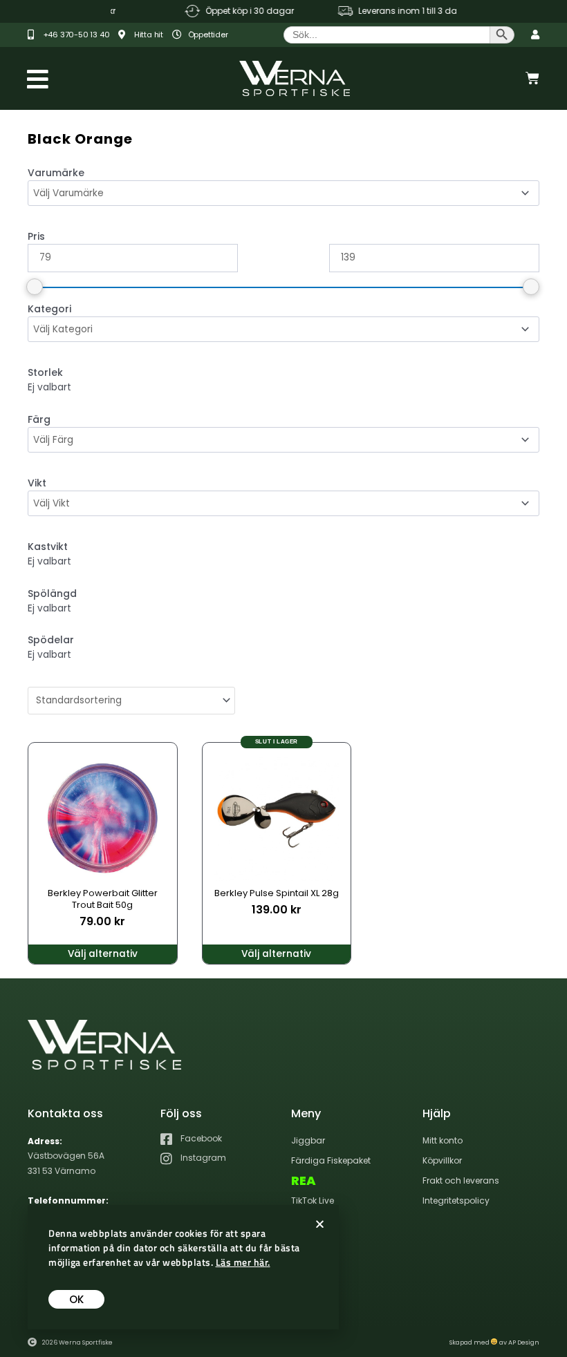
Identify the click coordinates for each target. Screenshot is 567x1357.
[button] (320, 1224)
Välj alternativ (103, 953)
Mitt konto (442, 1140)
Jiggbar (308, 1140)
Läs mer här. (243, 1262)
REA (303, 1181)
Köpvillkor (442, 1160)
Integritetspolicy (456, 1200)
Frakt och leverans (460, 1180)
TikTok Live (312, 1200)
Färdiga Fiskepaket (331, 1160)
